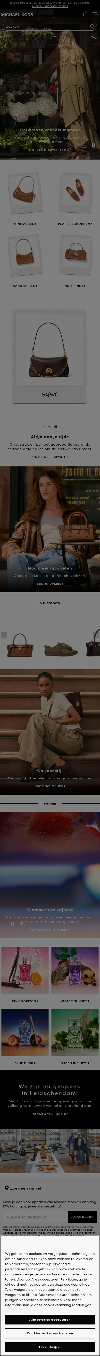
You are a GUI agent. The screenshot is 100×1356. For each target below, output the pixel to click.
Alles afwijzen (50, 1347)
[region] (50, 1296)
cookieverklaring (57, 1304)
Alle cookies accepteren (50, 1319)
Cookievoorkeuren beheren (50, 1333)
